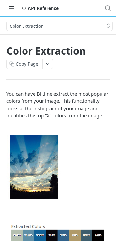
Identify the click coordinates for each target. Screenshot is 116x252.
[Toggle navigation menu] (11, 8)
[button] (58, 167)
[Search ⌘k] (107, 8)
